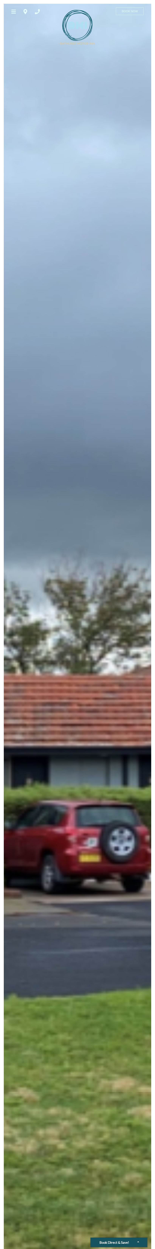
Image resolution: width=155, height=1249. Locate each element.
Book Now (130, 11)
